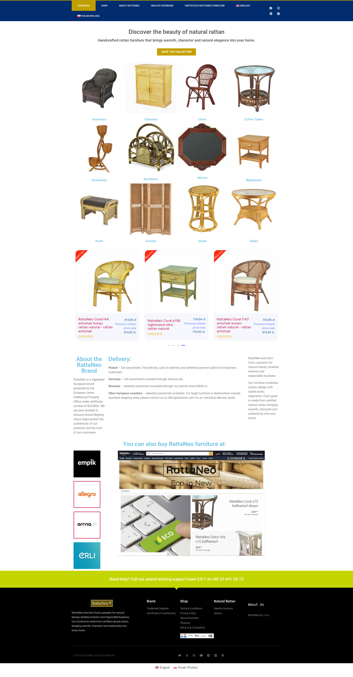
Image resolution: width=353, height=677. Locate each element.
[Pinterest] (278, 13)
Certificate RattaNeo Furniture (205, 5)
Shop (104, 5)
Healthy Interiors (162, 5)
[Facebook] (271, 8)
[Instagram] (278, 8)
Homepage (83, 5)
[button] (169, 345)
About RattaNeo (129, 5)
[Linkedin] (271, 13)
